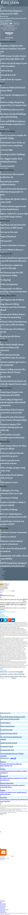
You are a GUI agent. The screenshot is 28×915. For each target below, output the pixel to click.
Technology (2, 526)
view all (13, 758)
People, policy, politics (5, 293)
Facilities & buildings (4, 129)
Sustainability (3, 439)
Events (1, 81)
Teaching (2, 484)
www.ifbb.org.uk (3, 670)
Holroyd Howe (10, 622)
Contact (2, 578)
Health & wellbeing (4, 168)
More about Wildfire (3, 813)
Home (1, 592)
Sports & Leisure (3, 386)
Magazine (2, 574)
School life (2, 338)
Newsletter (2, 580)
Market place (3, 571)
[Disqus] (14, 695)
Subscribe (14, 678)
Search (13, 595)
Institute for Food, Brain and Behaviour (7, 623)
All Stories (2, 7)
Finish (13, 590)
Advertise (2, 572)
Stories (1, 5)
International (3, 218)
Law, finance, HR (3, 252)
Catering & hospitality (5, 39)
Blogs (1, 568)
